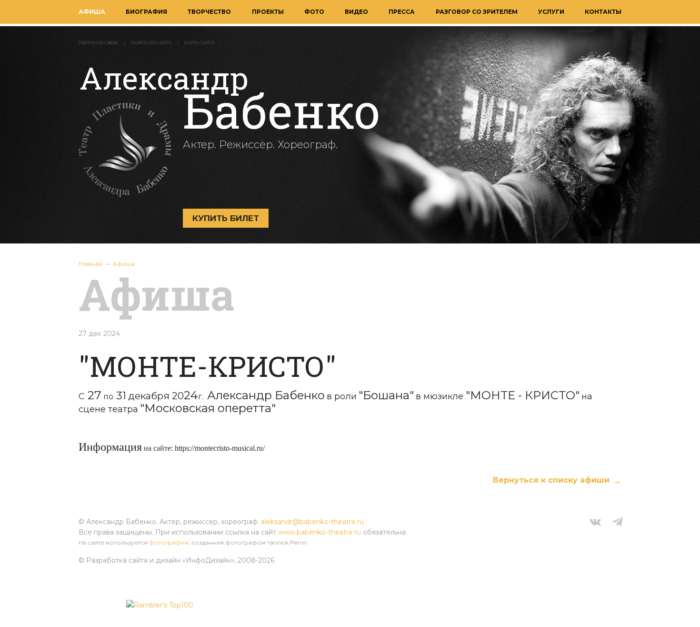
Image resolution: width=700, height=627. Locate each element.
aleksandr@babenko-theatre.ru (312, 521)
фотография (169, 542)
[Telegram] (617, 523)
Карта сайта (199, 42)
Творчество (209, 11)
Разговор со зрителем (477, 11)
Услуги (551, 11)
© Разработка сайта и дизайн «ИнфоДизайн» (156, 560)
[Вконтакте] (595, 523)
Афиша (92, 11)
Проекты (268, 11)
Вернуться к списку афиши (551, 480)
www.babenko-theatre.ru (319, 532)
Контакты (603, 11)
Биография (146, 11)
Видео (356, 11)
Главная (90, 263)
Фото (314, 11)
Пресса (402, 11)
